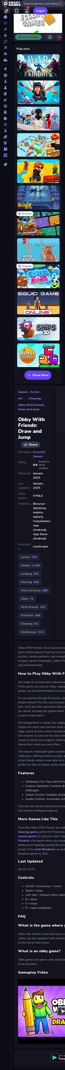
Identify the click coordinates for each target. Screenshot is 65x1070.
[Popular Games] (5, 35)
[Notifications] (26, 10)
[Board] (5, 87)
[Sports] (5, 137)
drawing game (28, 832)
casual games (28, 836)
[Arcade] (5, 81)
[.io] (5, 112)
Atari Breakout (45, 849)
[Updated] (5, 41)
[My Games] (16, 10)
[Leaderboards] (5, 60)
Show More (40, 375)
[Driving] (5, 106)
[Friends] (6, 10)
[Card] (5, 94)
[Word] (5, 155)
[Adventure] (5, 75)
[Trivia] (5, 149)
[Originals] (5, 48)
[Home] (5, 17)
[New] (5, 29)
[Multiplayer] (5, 54)
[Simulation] (5, 131)
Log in (40, 11)
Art (20, 399)
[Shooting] (5, 124)
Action (34, 392)
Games (23, 392)
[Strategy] (5, 143)
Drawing (35, 399)
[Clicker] (5, 100)
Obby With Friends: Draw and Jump (31, 407)
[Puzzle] (5, 118)
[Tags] (5, 164)
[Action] (5, 69)
